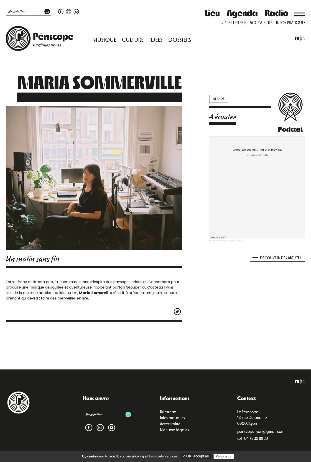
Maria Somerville (217, 240)
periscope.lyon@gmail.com (260, 431)
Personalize (223, 456)
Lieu (212, 12)
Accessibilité (170, 423)
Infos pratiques (172, 417)
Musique (104, 39)
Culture (133, 39)
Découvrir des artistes (280, 258)
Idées (156, 39)
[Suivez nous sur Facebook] (61, 11)
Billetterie (168, 411)
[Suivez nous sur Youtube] (75, 11)
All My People (235, 240)
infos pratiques (290, 22)
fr (297, 38)
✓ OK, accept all (195, 456)
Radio (276, 12)
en (303, 38)
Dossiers (179, 39)
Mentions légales (174, 429)
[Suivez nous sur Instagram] (68, 11)
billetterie (237, 22)
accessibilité (261, 22)
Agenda (242, 12)
